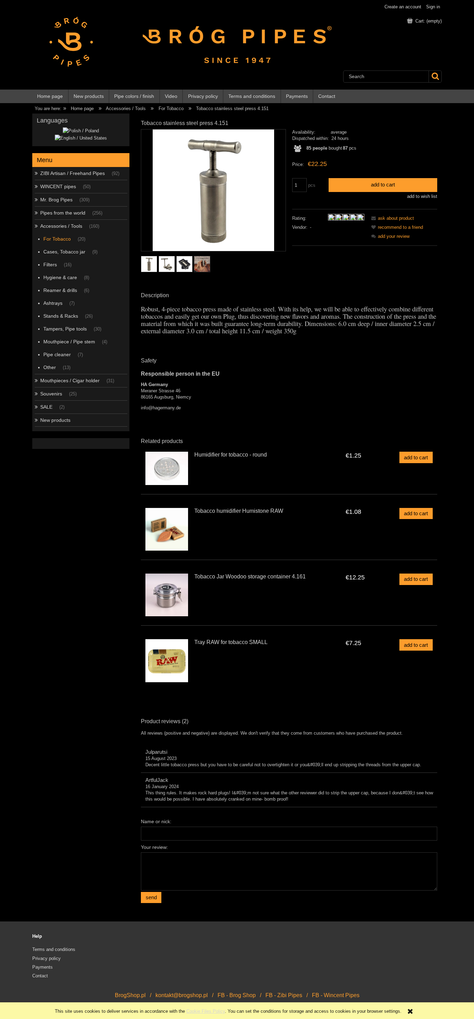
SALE (46, 407)
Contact (40, 975)
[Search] (435, 76)
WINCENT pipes (58, 186)
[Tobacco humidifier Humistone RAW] (166, 529)
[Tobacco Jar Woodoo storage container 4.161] (166, 595)
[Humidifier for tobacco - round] (166, 468)
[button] (391, 218)
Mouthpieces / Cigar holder (70, 380)
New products (55, 420)
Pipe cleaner (57, 354)
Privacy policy (46, 958)
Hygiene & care (60, 277)
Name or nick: (156, 821)
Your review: (154, 847)
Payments (42, 967)
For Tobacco (57, 239)
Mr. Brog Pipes (56, 199)
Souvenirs (51, 393)
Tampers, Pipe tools (65, 329)
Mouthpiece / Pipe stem (69, 341)
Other (49, 367)
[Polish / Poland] (81, 130)
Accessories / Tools (61, 226)
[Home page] (68, 41)
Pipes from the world (62, 213)
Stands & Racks (60, 316)
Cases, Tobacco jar (64, 251)
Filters (50, 264)
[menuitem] (50, 96)
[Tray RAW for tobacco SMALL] (166, 660)
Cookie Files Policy (205, 1011)
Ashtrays (52, 303)
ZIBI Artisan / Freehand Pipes (72, 173)
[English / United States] (81, 137)
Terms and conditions (53, 949)
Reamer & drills (60, 290)
